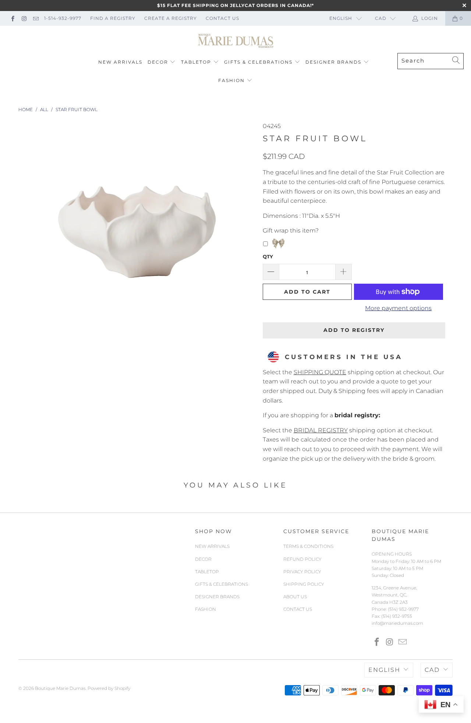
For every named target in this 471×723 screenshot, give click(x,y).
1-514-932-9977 (62, 18)
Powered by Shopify (109, 688)
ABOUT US (295, 596)
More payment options (398, 308)
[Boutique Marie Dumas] (235, 41)
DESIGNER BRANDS (333, 62)
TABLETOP (196, 62)
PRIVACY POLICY (302, 571)
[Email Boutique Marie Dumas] (35, 18)
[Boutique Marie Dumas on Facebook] (12, 18)
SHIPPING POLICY (303, 584)
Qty (268, 256)
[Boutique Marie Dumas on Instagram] (24, 18)
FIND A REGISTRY (112, 18)
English (340, 18)
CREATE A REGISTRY (170, 18)
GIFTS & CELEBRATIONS (258, 62)
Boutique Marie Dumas (60, 688)
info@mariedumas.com (397, 623)
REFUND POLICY (302, 559)
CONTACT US (222, 18)
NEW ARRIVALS (120, 62)
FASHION (231, 80)
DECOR (158, 62)
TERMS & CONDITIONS (308, 546)
